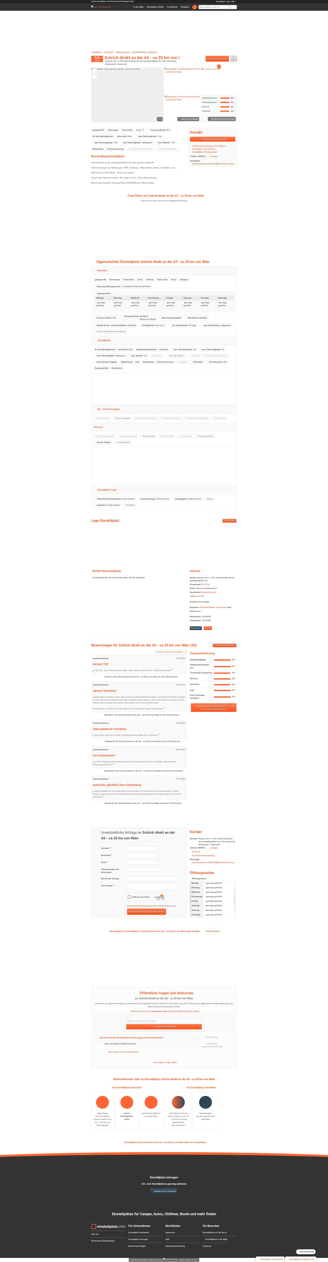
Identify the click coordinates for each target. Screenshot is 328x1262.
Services (98, 427)
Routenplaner (230, 521)
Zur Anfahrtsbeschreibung (203, 856)
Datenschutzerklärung (139, 906)
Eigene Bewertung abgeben (225, 645)
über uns (95, 1234)
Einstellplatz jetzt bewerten (214, 707)
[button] (127, 95)
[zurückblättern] (97, 95)
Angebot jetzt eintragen (164, 1191)
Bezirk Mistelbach (207, 607)
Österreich (199, 596)
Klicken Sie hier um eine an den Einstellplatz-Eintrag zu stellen (165, 1011)
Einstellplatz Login (223, 1)
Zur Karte (196, 852)
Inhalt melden (213, 931)
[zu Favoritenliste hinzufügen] (94, 71)
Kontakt (208, 628)
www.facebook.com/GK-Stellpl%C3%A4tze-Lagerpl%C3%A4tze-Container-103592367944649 (213, 164)
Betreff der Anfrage (110, 879)
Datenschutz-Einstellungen (103, 1241)
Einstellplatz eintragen (138, 1239)
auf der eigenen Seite (205, 1116)
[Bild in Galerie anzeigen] (182, 81)
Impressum (170, 1232)
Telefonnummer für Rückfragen (110, 870)
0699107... (202, 156)
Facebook (207, 1246)
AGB (167, 1239)
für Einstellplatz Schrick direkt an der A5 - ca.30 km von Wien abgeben (102, 1119)
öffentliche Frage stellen (165, 1027)
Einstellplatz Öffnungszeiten (204, 152)
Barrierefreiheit (307, 1252)
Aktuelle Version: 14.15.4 (188, 1260)
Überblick (101, 270)
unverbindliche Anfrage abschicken (147, 911)
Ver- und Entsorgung (108, 409)
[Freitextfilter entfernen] (230, 7)
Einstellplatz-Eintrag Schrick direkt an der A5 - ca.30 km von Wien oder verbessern (178, 1119)
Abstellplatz (104, 340)
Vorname (105, 848)
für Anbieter (172, 7)
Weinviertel (221, 607)
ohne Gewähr (193, 931)
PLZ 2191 (206, 584)
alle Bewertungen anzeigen (223, 119)
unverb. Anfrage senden (217, 59)
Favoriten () (271, 1259)
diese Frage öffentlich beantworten (123, 1052)
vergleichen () (302, 1259)
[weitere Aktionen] (233, 59)
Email (103, 862)
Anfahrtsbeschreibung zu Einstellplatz (209, 146)
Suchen (235, 7)
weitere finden (127, 1116)
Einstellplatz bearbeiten (138, 1232)
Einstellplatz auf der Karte (203, 149)
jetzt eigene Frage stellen (165, 1062)
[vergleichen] (94, 76)
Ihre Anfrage (107, 886)
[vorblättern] (157, 95)
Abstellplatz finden (155, 7)
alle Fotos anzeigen (189, 119)
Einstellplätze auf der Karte (215, 1232)
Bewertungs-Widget (137, 1246)
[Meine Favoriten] (194, 7)
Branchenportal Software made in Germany (146, 1260)
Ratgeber (185, 7)
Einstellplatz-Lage (106, 489)
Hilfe (233, 1)
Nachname (106, 855)
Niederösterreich (208, 592)
